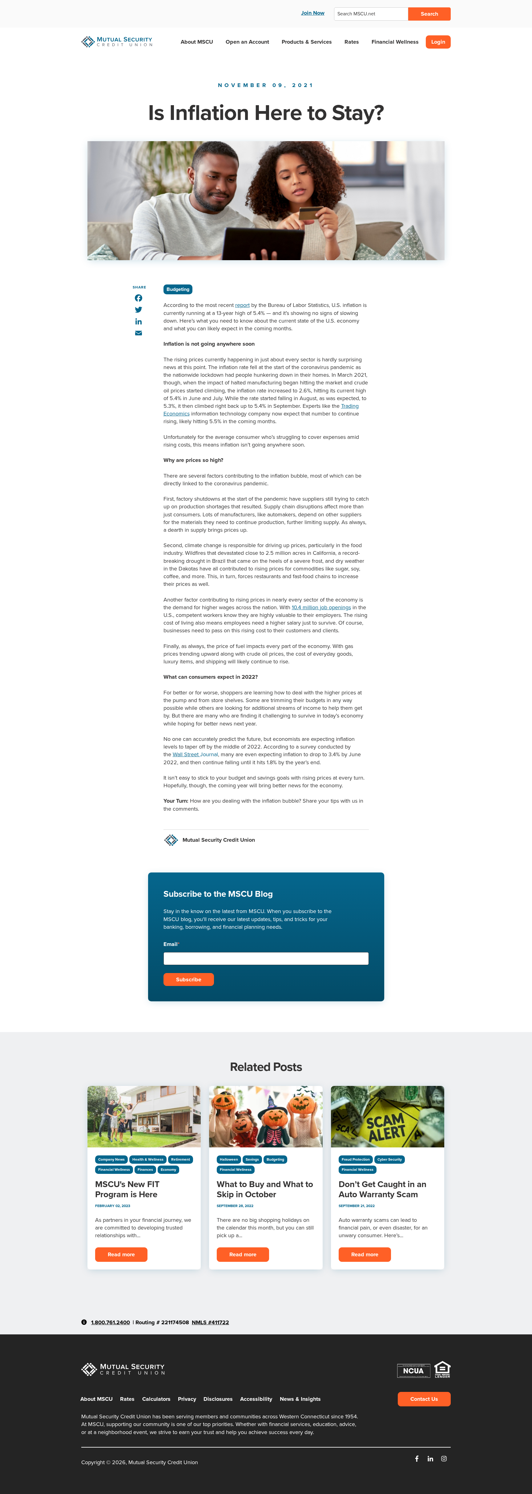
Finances (145, 1169)
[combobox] (371, 14)
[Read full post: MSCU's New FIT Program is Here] (144, 1116)
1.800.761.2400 (110, 1322)
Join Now (312, 13)
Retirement (180, 1159)
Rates (352, 42)
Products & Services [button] (307, 42)
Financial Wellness (114, 1169)
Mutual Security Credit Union (219, 840)
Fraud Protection (356, 1159)
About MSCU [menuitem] (96, 1399)
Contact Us (424, 1399)
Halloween (229, 1159)
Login (438, 42)
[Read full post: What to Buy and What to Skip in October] (265, 1116)
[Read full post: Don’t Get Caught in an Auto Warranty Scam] (387, 1116)
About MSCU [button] (197, 42)
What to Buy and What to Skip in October (265, 1189)
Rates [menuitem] (127, 1399)
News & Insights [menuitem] (300, 1399)
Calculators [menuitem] (156, 1399)
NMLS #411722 (210, 1322)
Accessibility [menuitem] (256, 1399)
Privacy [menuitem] (187, 1399)
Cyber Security (389, 1159)
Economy (168, 1169)
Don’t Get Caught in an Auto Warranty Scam (382, 1189)
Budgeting (178, 289)
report (242, 305)
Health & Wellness (147, 1159)
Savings (252, 1159)
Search (429, 14)
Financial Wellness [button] (395, 42)
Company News (111, 1159)
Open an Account (247, 42)
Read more (121, 1254)
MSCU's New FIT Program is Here (127, 1189)
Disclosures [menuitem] (218, 1399)
